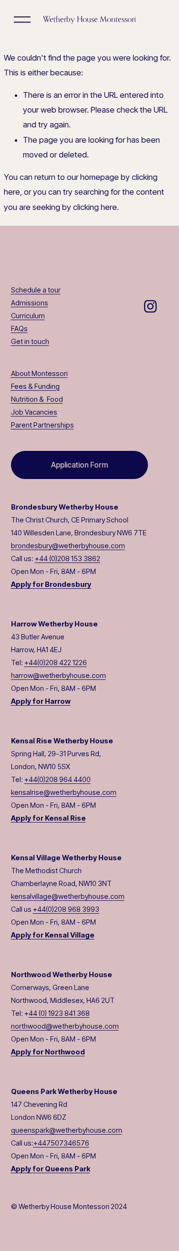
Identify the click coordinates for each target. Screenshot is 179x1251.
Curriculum (28, 316)
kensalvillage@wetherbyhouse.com (68, 896)
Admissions (29, 303)
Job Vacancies (34, 412)
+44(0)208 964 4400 (57, 779)
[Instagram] (150, 306)
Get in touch (30, 341)
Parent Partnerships (42, 425)
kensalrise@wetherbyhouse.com (63, 792)
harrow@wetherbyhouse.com (58, 675)
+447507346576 (61, 1143)
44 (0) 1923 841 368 (59, 1013)
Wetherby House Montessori (89, 19)
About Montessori (39, 373)
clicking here (95, 207)
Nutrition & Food (37, 399)
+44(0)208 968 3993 (66, 909)
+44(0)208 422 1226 (55, 662)
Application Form (79, 464)
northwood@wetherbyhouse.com (65, 1026)
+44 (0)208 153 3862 (67, 558)
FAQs (19, 328)
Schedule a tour (36, 290)
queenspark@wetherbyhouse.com (66, 1130)
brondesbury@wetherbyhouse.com (68, 546)
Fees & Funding (35, 386)
